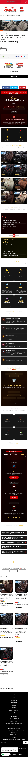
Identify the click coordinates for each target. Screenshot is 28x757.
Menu (4, 2)
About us (14, 714)
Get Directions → (14, 517)
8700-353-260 (16, 718)
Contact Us (14, 709)
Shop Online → (14, 477)
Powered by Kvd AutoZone (17, 754)
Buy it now (14, 76)
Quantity (1, 47)
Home (1, 15)
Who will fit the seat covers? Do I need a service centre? (14, 547)
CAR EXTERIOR (14, 704)
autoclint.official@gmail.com (16, 723)
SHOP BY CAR (14, 700)
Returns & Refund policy (14, 710)
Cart (26, 2)
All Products (14, 699)
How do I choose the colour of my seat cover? (14, 542)
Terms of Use (23, 748)
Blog (14, 712)
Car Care (14, 705)
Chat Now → (14, 497)
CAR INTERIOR (14, 702)
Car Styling (14, 707)
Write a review (10, 688)
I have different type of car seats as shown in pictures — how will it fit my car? (14, 533)
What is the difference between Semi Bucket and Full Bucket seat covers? (14, 552)
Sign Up (25, 742)
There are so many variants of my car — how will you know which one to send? (14, 538)
